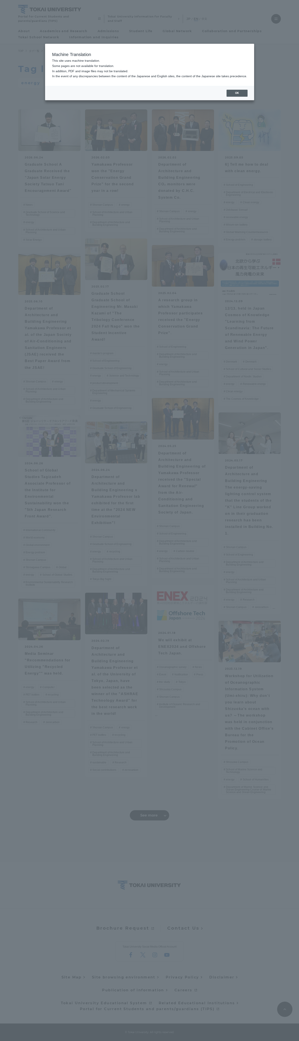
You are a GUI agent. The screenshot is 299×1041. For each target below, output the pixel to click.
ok (237, 93)
